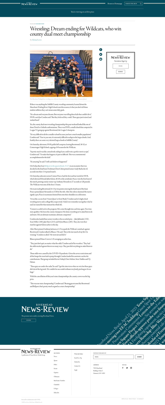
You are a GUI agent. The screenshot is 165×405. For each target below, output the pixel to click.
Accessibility (140, 398)
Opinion (56, 373)
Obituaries (56, 377)
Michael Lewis (36, 40)
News (55, 357)
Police (55, 365)
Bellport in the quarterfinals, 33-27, (57, 166)
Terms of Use (124, 398)
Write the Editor (78, 354)
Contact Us (77, 366)
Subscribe (28, 320)
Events (55, 369)
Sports (55, 361)
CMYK (38, 399)
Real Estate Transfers (59, 381)
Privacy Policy (132, 398)
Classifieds (56, 385)
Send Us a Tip (78, 358)
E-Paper (56, 389)
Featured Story (40, 23)
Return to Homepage (115, 4)
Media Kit (77, 362)
